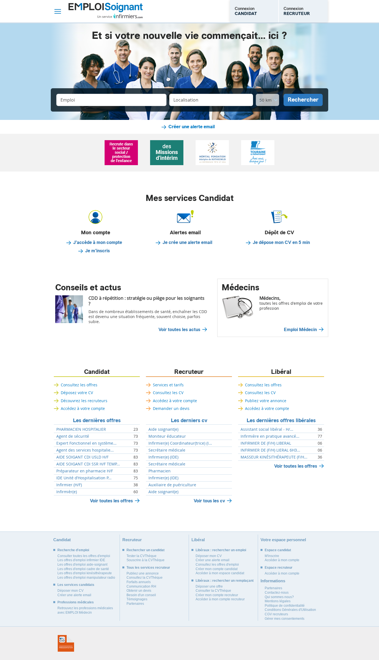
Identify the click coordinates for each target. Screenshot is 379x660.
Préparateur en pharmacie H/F (84, 470)
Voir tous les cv (209, 501)
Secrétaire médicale (166, 450)
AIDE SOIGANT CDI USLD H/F (82, 457)
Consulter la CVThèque (213, 591)
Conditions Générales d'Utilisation (290, 610)
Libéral (281, 372)
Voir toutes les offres (111, 501)
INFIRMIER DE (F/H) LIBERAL (266, 443)
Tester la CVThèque (141, 556)
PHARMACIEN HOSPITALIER (81, 429)
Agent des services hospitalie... (85, 450)
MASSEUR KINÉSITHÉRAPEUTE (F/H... (274, 457)
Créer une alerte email (191, 127)
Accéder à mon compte (282, 560)
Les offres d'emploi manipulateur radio (86, 578)
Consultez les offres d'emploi (217, 564)
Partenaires (135, 604)
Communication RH (141, 586)
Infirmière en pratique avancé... (270, 436)
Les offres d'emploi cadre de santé (83, 569)
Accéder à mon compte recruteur (220, 599)
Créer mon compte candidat (216, 569)
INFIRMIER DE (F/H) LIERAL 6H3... (270, 450)
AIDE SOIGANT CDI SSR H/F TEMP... (88, 464)
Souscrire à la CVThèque (146, 560)
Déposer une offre (209, 586)
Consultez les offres (79, 384)
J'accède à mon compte (97, 242)
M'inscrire (272, 556)
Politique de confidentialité (285, 606)
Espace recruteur (278, 568)
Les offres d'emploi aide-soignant (82, 564)
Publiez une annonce (143, 573)
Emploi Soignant (106, 11)
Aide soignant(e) (163, 429)
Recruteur (189, 372)
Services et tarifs (168, 384)
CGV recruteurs (276, 614)
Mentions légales (277, 601)
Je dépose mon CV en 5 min (281, 242)
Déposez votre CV (77, 392)
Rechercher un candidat (146, 550)
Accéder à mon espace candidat (220, 573)
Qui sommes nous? (279, 597)
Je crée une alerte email (187, 242)
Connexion (246, 11)
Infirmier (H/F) (69, 484)
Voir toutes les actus (179, 329)
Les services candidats (75, 585)
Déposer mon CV (70, 591)
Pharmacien (159, 470)
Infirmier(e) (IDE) (163, 457)
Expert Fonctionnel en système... (86, 443)
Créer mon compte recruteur (217, 595)
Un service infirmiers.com (120, 16)
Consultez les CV (168, 392)
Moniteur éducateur (167, 436)
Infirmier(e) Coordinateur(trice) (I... (180, 443)
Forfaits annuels (139, 582)
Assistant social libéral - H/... (267, 429)
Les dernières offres (97, 420)
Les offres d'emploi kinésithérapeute (84, 573)
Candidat (97, 372)
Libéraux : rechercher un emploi (221, 550)
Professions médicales (75, 602)
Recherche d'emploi (73, 550)
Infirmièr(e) (66, 491)
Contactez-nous (277, 592)
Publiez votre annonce (265, 400)
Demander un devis (171, 408)
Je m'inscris (97, 251)
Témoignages (137, 599)
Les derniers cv (189, 420)
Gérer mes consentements (284, 619)
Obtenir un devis (139, 591)
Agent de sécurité (72, 436)
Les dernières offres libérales (281, 420)
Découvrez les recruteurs (84, 400)
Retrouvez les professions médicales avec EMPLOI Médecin (85, 610)
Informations (273, 580)
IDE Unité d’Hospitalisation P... (84, 477)
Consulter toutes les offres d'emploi (83, 556)
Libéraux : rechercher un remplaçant (225, 581)
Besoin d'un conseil (141, 595)
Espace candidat (278, 550)
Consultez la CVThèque (145, 578)
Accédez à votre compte (83, 408)
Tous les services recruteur (148, 568)
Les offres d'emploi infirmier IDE (81, 560)
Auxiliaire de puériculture (172, 484)
